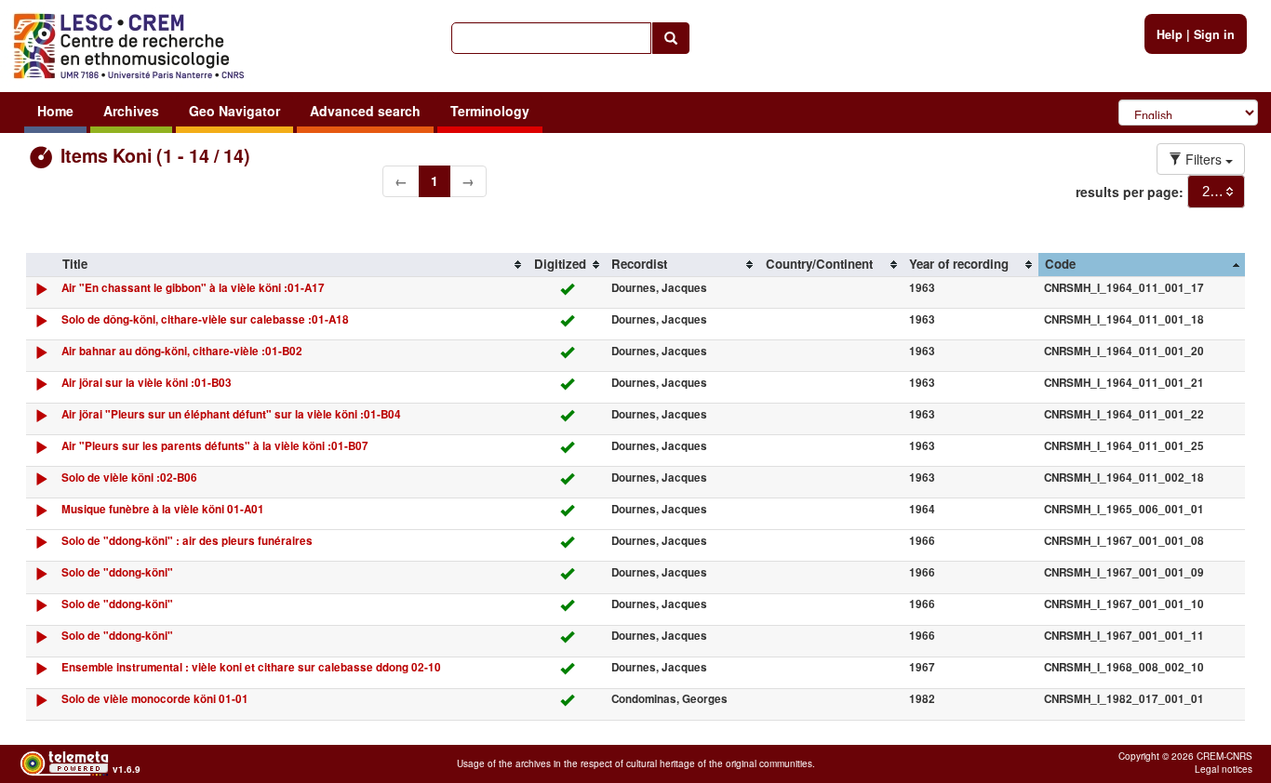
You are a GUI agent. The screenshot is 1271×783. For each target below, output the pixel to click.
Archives (131, 110)
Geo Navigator (234, 110)
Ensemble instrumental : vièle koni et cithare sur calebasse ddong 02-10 (251, 667)
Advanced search (365, 110)
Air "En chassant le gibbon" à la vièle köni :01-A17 (193, 288)
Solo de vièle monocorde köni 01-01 (154, 699)
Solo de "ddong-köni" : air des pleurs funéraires (187, 541)
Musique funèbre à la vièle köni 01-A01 (162, 509)
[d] (41, 293)
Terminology (489, 110)
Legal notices (1223, 769)
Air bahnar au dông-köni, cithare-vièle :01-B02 (181, 351)
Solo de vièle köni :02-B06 (129, 477)
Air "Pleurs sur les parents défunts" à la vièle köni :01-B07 (214, 446)
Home (55, 110)
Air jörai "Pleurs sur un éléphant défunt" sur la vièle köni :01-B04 (231, 414)
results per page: (1130, 191)
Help (1170, 34)
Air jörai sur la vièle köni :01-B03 (146, 383)
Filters (1203, 159)
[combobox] (1216, 191)
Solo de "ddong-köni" (117, 572)
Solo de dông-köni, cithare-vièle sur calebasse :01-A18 (205, 319)
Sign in (1214, 34)
